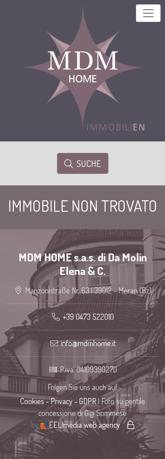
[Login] (130, 425)
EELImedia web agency (84, 425)
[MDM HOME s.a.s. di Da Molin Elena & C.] (83, 66)
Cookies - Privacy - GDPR (58, 401)
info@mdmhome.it (88, 343)
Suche (87, 163)
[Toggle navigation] (148, 13)
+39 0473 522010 (88, 317)
